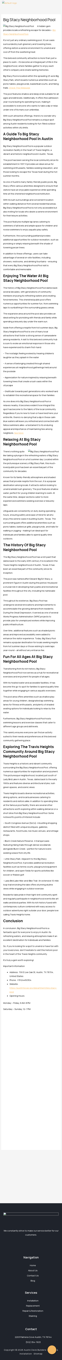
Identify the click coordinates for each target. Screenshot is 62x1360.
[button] (58, 3)
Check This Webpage (19, 87)
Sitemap (38, 1353)
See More (19, 432)
